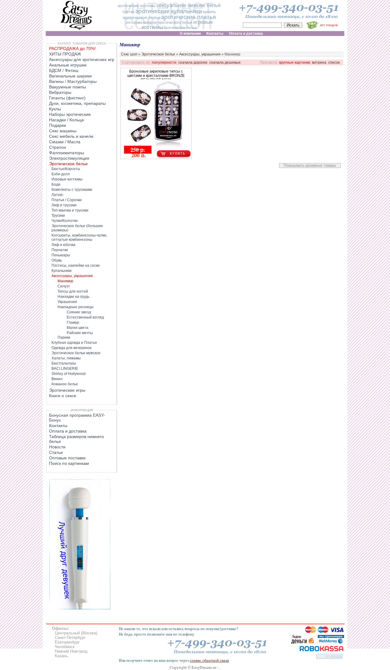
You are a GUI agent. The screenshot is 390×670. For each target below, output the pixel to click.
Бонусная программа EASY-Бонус (77, 417)
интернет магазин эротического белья (159, 22)
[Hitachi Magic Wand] (79, 608)
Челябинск (65, 646)
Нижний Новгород (71, 651)
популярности (164, 62)
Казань (61, 656)
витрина (319, 62)
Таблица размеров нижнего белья (76, 439)
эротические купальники (168, 11)
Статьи (56, 452)
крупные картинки (294, 62)
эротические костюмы (136, 6)
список (334, 62)
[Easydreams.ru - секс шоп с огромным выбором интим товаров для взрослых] (76, 29)
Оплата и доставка (68, 431)
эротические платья (188, 17)
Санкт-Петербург (70, 637)
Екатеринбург (67, 642)
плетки (128, 12)
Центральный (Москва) (76, 633)
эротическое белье (180, 28)
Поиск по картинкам (69, 463)
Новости (57, 446)
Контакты (58, 425)
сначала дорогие (192, 62)
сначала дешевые (225, 62)
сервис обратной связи (209, 660)
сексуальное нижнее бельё (188, 5)
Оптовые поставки (67, 457)
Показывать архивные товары (310, 165)
